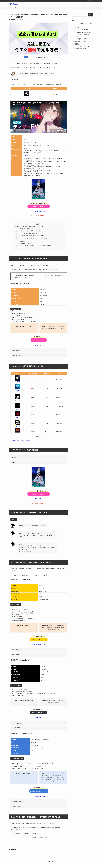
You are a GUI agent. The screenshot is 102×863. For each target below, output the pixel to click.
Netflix (17, 417)
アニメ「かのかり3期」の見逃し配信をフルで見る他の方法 (32, 238)
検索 (90, 15)
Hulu (17, 409)
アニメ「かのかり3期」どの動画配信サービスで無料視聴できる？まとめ (35, 246)
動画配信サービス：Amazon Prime (28, 243)
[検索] (92, 1)
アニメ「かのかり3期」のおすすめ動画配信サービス (30, 227)
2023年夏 (13, 19)
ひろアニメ (13, 4)
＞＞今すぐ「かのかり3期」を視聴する (20, 440)
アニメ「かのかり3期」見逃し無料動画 (27, 233)
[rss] (90, 1)
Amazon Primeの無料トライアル (38, 791)
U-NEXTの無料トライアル (38, 340)
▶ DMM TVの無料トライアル (38, 639)
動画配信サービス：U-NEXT (26, 228)
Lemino (18, 434)
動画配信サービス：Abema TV (27, 242)
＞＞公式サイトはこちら (39, 345)
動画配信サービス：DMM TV (26, 240)
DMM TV (18, 426)
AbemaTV (17, 401)
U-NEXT (18, 382)
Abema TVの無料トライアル (39, 712)
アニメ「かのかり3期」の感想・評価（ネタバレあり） (30, 235)
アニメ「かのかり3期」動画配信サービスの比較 (29, 231)
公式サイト (25, 155)
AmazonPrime (18, 391)
